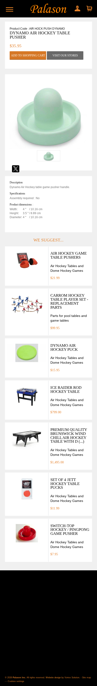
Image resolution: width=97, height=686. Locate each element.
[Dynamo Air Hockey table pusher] (48, 148)
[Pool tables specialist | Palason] (49, 8)
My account (76, 7)
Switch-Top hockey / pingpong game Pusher (69, 530)
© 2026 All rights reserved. (25, 677)
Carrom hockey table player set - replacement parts (69, 301)
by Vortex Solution (70, 677)
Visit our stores (65, 55)
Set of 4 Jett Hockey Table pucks (65, 483)
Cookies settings (16, 681)
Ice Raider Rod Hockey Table (65, 389)
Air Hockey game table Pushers (68, 255)
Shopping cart (88, 9)
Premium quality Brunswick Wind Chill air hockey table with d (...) (68, 435)
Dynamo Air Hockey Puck (64, 347)
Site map (86, 677)
